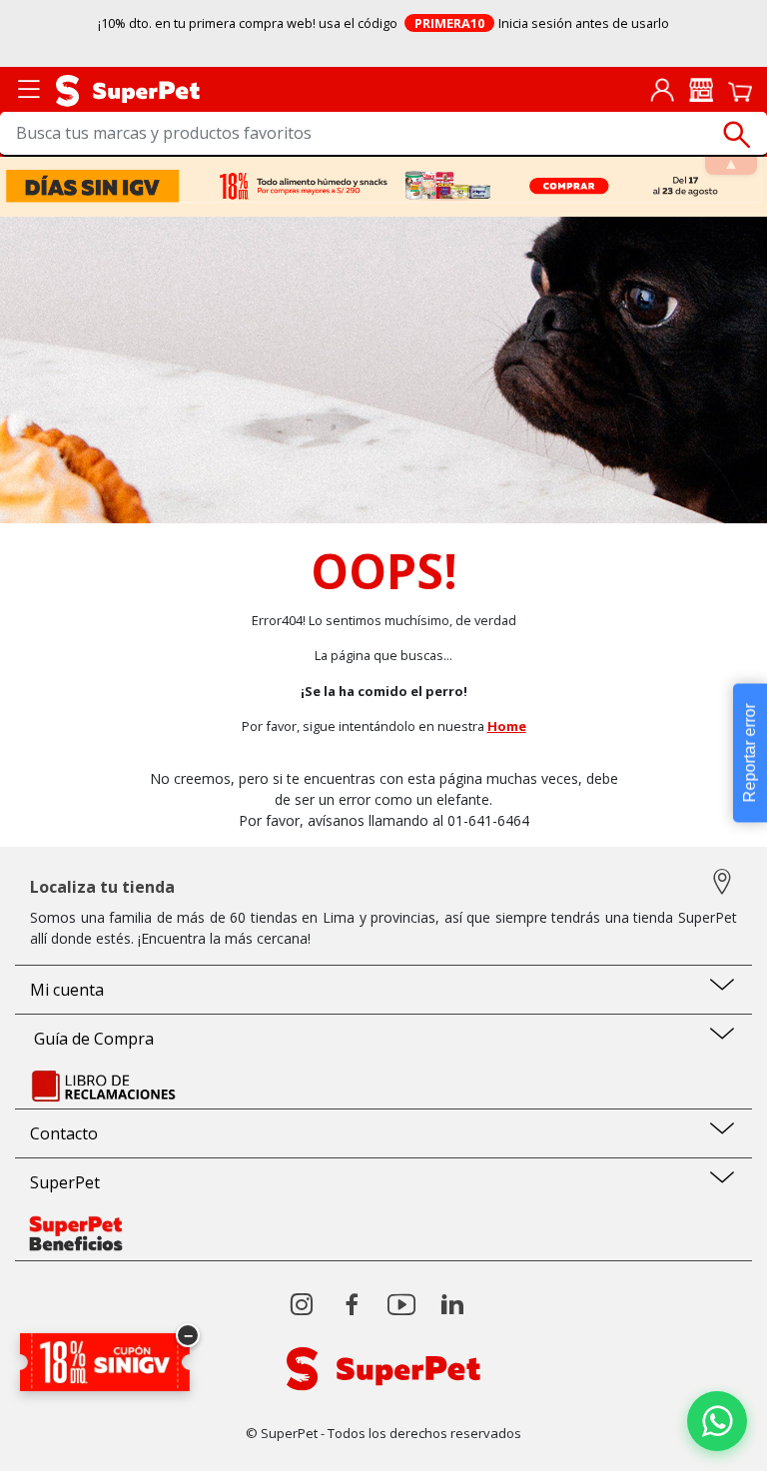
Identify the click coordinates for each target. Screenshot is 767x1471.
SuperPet (65, 1182)
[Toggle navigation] (29, 87)
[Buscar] (737, 135)
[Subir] (58, 1438)
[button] (717, 1421)
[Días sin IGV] (384, 186)
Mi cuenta (67, 990)
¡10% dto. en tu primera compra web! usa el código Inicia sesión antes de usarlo (384, 23)
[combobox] (383, 134)
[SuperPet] (128, 89)
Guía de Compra (92, 1039)
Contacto (64, 1133)
